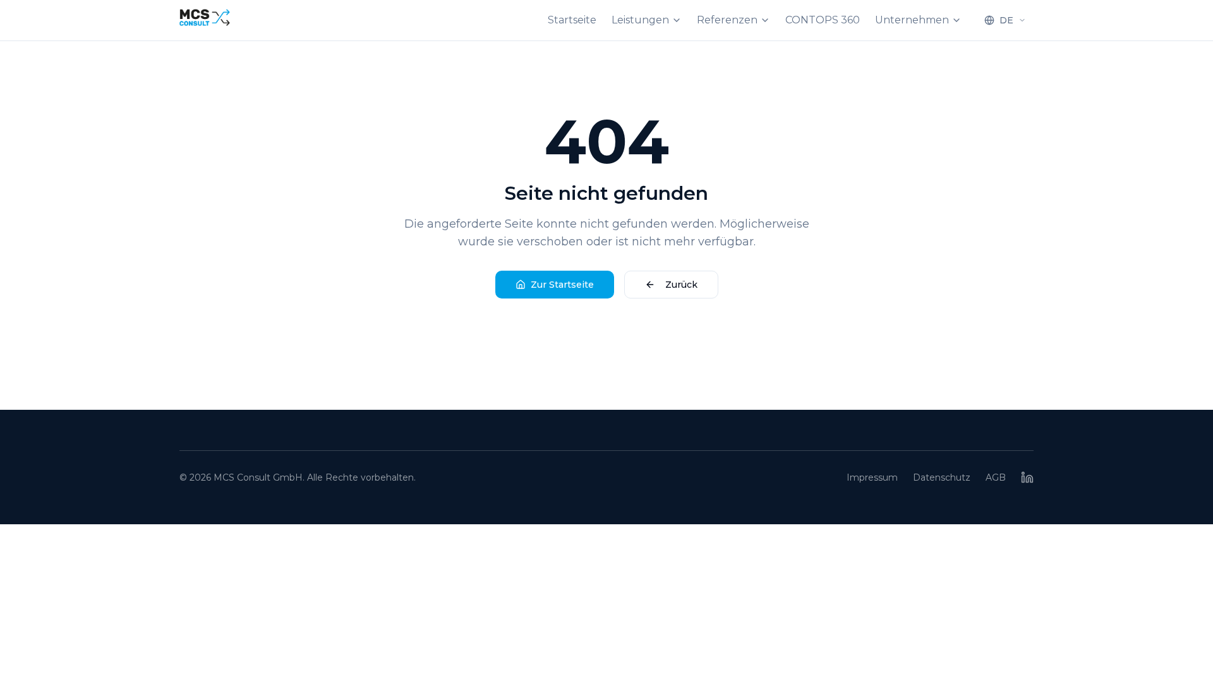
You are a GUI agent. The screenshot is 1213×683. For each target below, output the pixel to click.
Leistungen (640, 20)
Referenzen (727, 20)
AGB (996, 477)
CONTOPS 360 (822, 20)
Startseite (572, 20)
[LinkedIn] (1027, 477)
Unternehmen (912, 20)
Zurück (681, 284)
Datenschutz (941, 477)
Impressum (872, 477)
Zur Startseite (562, 284)
